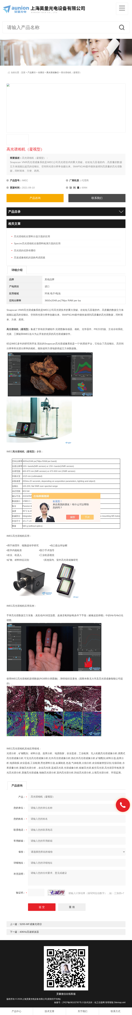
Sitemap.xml (119, 1002)
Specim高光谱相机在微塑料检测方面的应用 (37, 243)
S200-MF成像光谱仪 (31, 924)
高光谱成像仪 (52, 72)
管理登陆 (109, 1002)
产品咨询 (35, 198)
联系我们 (96, 198)
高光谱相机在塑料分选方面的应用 (32, 236)
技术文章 (49, 1011)
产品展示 (32, 72)
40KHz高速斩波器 (29, 931)
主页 (23, 72)
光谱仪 (41, 72)
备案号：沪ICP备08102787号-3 (69, 1002)
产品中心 (16, 1011)
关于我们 (82, 1011)
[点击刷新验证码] (56, 893)
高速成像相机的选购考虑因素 (29, 257)
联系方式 (115, 1011)
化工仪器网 (99, 1002)
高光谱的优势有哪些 (25, 250)
